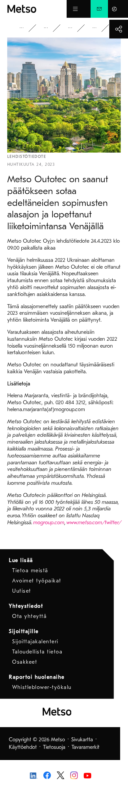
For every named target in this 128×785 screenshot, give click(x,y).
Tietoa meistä (30, 571)
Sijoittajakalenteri (35, 642)
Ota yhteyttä (29, 616)
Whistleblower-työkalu (42, 687)
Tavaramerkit (85, 747)
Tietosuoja (54, 747)
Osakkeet (24, 662)
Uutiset (75, 28)
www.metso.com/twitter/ (93, 523)
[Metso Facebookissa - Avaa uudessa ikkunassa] (47, 775)
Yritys (26, 28)
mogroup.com (48, 523)
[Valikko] (75, 9)
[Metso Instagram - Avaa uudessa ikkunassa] (74, 775)
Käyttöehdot (23, 747)
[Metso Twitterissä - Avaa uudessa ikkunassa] (60, 775)
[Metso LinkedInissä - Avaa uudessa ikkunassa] (33, 775)
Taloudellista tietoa (37, 652)
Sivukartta (82, 740)
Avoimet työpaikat (36, 581)
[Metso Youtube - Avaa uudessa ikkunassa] (87, 775)
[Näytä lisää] (118, 29)
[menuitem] (99, 9)
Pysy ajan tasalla (50, 28)
